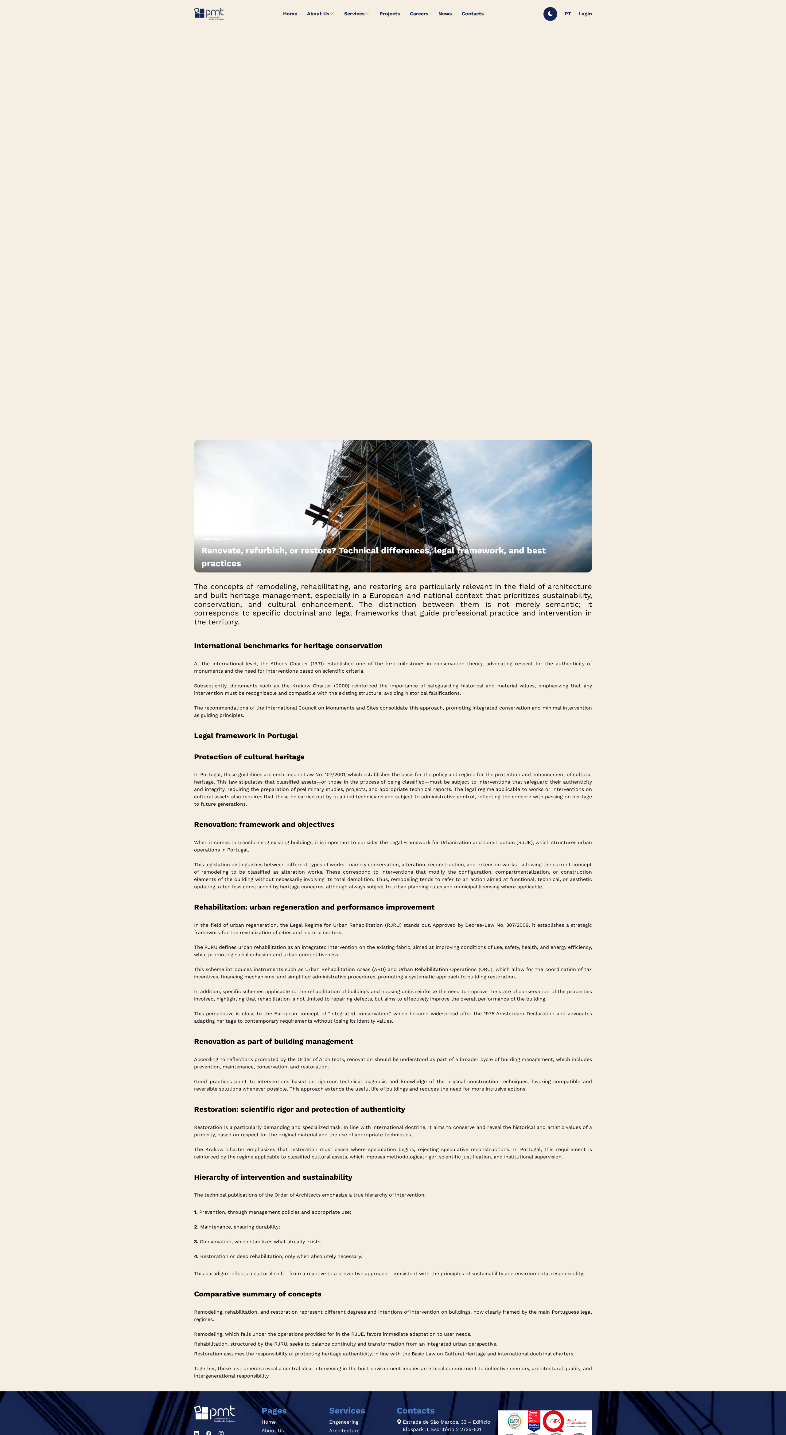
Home (269, 1422)
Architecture (344, 1430)
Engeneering (344, 1422)
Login (585, 14)
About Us (273, 1430)
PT (568, 14)
